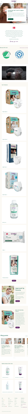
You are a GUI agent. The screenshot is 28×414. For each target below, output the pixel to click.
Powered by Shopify (9, 411)
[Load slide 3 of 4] (13, 24)
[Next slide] (16, 24)
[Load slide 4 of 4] (14, 24)
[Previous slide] (10, 24)
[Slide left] (12, 61)
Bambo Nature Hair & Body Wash (19, 377)
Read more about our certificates (24, 47)
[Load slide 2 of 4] (12, 24)
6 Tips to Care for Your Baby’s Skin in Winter (6, 346)
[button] (1, 1)
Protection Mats (5, 277)
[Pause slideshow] (18, 24)
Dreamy (15, 401)
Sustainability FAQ (10, 401)
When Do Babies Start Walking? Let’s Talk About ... (19, 346)
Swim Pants (4, 194)
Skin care (4, 222)
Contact (9, 404)
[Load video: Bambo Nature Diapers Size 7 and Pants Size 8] (14, 73)
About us (3, 401)
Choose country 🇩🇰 (4, 406)
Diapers (17, 327)
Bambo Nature (5, 411)
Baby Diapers (5, 111)
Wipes (15, 404)
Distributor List (10, 406)
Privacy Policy (3, 404)
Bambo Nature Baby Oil (5, 377)
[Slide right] (15, 61)
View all (14, 280)
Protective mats (16, 406)
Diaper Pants (5, 139)
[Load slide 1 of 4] (11, 24)
